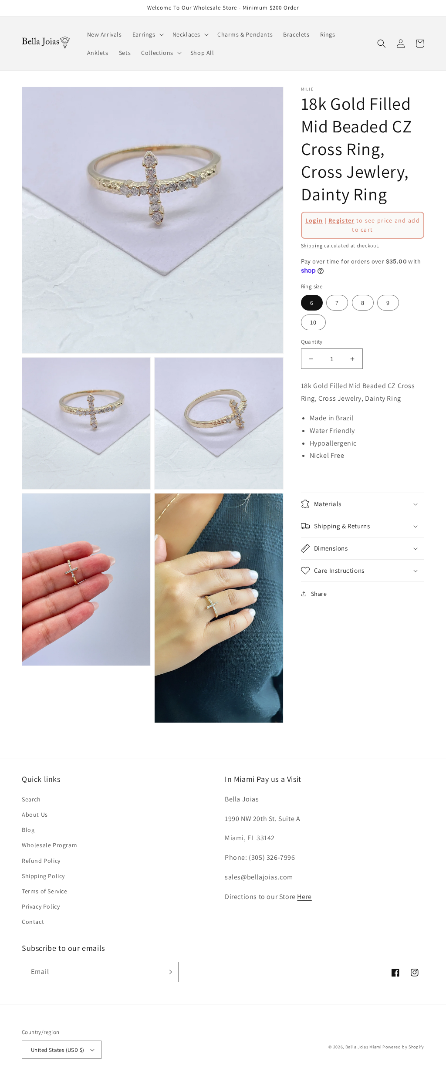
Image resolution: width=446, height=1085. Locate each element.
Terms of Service (45, 891)
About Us (35, 814)
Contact (33, 922)
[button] (147, 34)
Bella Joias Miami (363, 1047)
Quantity (312, 341)
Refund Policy (41, 861)
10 (313, 322)
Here (304, 896)
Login (314, 220)
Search (31, 799)
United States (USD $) (57, 1050)
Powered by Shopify (403, 1047)
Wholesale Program (49, 845)
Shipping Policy (43, 876)
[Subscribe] (168, 972)
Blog (28, 830)
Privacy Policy (41, 906)
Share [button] (319, 594)
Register (341, 220)
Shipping (312, 245)
